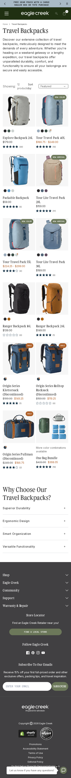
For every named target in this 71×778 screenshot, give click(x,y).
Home (5, 24)
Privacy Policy (35, 757)
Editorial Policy (35, 761)
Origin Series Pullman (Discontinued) (18, 456)
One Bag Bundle (47, 458)
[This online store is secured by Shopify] (27, 737)
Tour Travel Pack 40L (50, 138)
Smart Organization (17, 534)
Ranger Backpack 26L (50, 326)
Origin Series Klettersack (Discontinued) (13, 390)
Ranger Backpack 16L (17, 326)
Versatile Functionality (19, 546)
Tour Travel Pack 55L (17, 262)
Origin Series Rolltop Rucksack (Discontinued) (50, 390)
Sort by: (30, 86)
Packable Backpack (16, 198)
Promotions (35, 744)
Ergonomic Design (16, 521)
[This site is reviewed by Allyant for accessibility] (46, 739)
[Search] (56, 13)
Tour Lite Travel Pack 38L (50, 264)
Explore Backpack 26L (18, 138)
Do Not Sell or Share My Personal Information (35, 766)
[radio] (5, 130)
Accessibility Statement (35, 748)
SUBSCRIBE (59, 686)
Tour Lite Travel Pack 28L (50, 200)
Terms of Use (35, 753)
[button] (64, 13)
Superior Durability (16, 508)
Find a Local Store (35, 631)
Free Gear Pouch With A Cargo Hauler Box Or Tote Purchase (31, 3)
